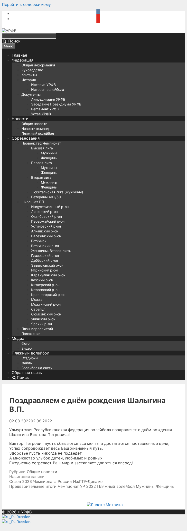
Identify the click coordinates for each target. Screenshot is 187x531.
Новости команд (35, 128)
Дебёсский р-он (44, 260)
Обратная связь (27, 372)
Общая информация (38, 65)
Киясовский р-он (45, 290)
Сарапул (38, 309)
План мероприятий (37, 329)
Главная (19, 55)
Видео (26, 348)
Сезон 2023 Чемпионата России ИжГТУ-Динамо (56, 481)
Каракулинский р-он (48, 275)
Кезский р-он (42, 280)
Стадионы (29, 358)
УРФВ (26, 512)
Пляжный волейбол (37, 133)
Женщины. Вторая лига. (51, 251)
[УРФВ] (9, 30)
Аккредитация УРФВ (48, 99)
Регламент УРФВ (45, 109)
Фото (25, 343)
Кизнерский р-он (45, 285)
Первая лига (41, 163)
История (28, 80)
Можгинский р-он (46, 304)
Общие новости (34, 124)
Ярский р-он (41, 324)
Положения (30, 334)
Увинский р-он (43, 319)
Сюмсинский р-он (46, 314)
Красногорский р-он (48, 294)
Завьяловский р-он (47, 265)
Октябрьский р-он (46, 216)
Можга (36, 299)
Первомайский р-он (48, 221)
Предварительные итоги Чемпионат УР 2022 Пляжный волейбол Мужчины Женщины (92, 486)
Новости (20, 118)
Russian (23, 516)
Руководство (32, 70)
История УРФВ (43, 85)
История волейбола (47, 89)
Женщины (49, 158)
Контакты (29, 75)
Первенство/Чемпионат (41, 143)
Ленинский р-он (44, 211)
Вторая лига (41, 177)
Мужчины (49, 153)
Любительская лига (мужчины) (57, 192)
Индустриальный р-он (50, 207)
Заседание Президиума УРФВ (56, 104)
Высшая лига (42, 148)
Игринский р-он (44, 270)
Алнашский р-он (44, 231)
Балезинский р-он (46, 236)
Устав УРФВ (41, 114)
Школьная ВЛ (32, 202)
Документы (31, 94)
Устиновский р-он (46, 226)
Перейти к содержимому (26, 4)
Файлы (27, 363)
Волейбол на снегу (36, 368)
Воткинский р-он (45, 246)
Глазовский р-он (45, 255)
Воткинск (39, 241)
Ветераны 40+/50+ (47, 197)
